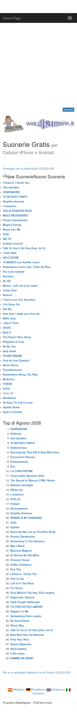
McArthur (9, 379)
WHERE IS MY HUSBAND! (26, 518)
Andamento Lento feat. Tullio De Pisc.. (27, 267)
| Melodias (15, 689)
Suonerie (68, 109)
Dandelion (9, 398)
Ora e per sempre (13, 271)
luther (6, 388)
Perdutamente (19, 462)
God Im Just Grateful (16, 360)
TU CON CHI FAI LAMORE (26, 607)
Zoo (12, 466)
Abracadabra (18, 649)
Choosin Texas (19, 560)
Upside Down (11, 407)
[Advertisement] (38, 65)
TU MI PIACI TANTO (15, 197)
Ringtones (57, 689)
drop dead (9, 351)
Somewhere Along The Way (20, 374)
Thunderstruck (12, 370)
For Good (16, 588)
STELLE (15, 499)
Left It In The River (22, 583)
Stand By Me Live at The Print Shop (33, 532)
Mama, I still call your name (20, 285)
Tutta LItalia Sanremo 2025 (27, 476)
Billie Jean (9, 318)
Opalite (14, 527)
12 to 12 (8, 393)
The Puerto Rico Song (17, 337)
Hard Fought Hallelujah (25, 602)
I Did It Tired (10, 323)
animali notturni (13, 243)
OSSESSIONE (11, 192)
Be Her (7, 281)
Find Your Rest (19, 639)
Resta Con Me (12, 229)
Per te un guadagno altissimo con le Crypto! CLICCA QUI (36, 672)
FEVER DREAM (12, 356)
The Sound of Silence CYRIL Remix (32, 480)
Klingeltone (37, 689)
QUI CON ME (11, 257)
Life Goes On (11, 304)
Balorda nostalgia (21, 485)
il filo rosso (17, 653)
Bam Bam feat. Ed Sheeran (27, 635)
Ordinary (15, 433)
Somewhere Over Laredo (25, 616)
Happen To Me (19, 611)
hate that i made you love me (21, 313)
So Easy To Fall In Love (18, 402)
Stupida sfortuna (13, 201)
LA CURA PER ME (21, 471)
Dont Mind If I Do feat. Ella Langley (32, 592)
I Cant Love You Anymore (19, 299)
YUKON (7, 384)
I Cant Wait (10, 253)
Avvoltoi (8, 276)
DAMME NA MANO (21, 658)
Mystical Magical (21, 550)
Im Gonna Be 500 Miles (24, 555)
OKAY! (7, 328)
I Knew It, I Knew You (16, 183)
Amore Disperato (21, 644)
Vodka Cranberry (20, 564)
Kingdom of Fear (13, 342)
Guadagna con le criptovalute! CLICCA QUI (28, 168)
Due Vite (15, 569)
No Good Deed (19, 621)
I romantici (9, 206)
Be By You (9, 346)
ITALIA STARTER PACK (17, 211)
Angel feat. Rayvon (22, 597)
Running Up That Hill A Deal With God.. (35, 452)
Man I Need (17, 546)
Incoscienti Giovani (22, 457)
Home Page (12, 18)
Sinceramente (19, 508)
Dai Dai (7, 309)
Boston (7, 295)
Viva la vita (17, 578)
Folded (14, 504)
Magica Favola (12, 225)
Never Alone (10, 365)
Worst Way (17, 625)
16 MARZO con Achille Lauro (21, 262)
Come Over (10, 290)
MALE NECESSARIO (15, 215)
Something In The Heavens (27, 541)
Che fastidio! (11, 187)
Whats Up (16, 490)
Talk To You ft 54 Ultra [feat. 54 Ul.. (25, 248)
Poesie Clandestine (15, 220)
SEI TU (7, 239)
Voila (6, 234)
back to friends (12, 412)
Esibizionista (18, 447)
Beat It (7, 332)
